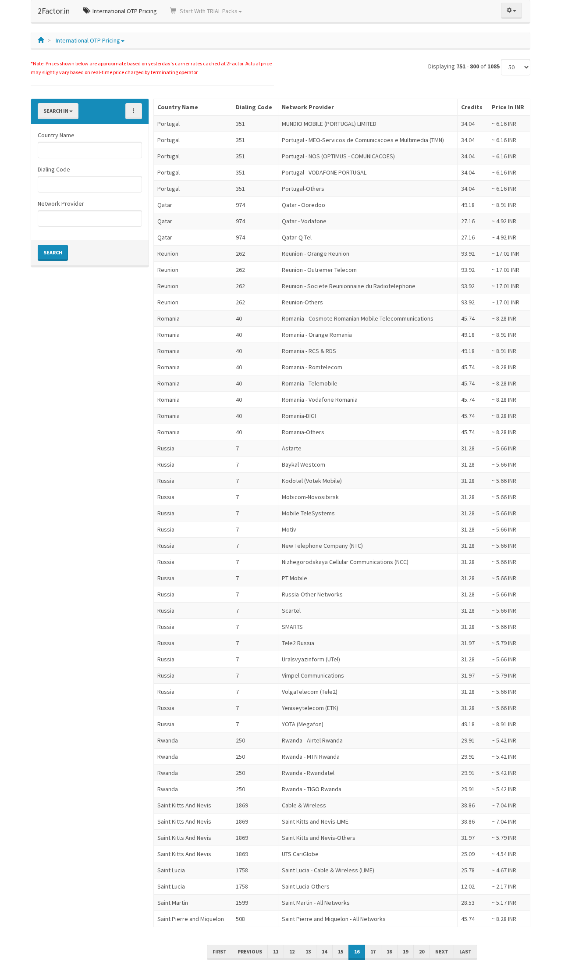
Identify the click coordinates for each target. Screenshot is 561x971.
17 (373, 951)
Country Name (56, 135)
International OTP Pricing (124, 11)
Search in (56, 110)
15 (340, 951)
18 (389, 951)
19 (405, 951)
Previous (250, 951)
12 (292, 951)
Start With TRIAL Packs (208, 11)
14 (324, 951)
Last (465, 951)
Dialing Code (54, 169)
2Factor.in (54, 11)
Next (441, 951)
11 (275, 951)
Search (52, 252)
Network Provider (61, 203)
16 (356, 951)
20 (421, 951)
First (220, 951)
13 (308, 951)
